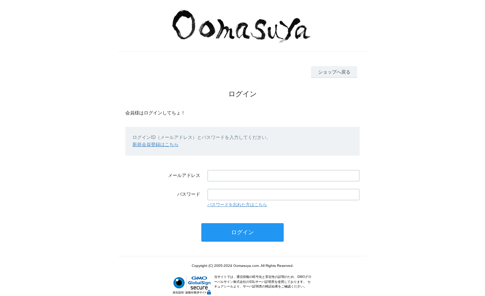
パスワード (188, 194)
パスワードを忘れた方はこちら (237, 204)
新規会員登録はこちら (155, 144)
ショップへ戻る (334, 72)
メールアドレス (184, 175)
